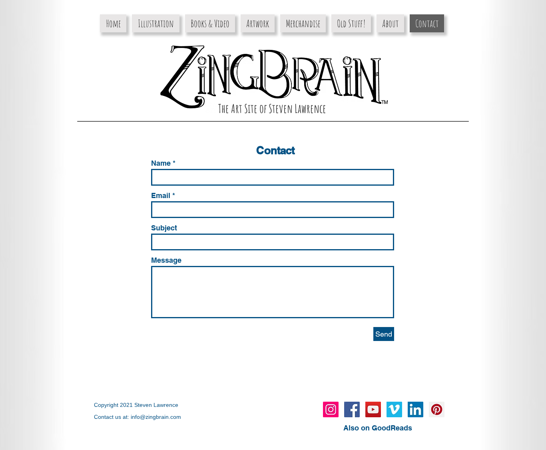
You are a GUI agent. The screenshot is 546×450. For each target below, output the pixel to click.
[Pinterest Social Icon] (436, 409)
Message (166, 260)
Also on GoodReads (377, 428)
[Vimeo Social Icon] (394, 409)
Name (161, 163)
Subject (164, 228)
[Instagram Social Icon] (331, 409)
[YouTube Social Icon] (373, 409)
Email (160, 195)
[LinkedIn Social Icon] (415, 409)
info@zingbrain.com (156, 417)
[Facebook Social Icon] (352, 409)
